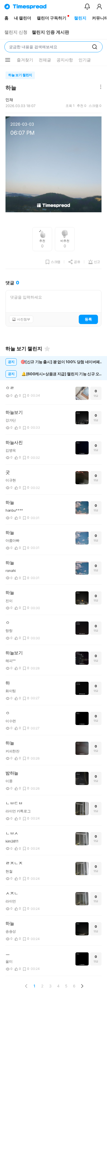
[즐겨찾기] (47, 348)
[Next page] (82, 986)
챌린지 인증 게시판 (50, 32)
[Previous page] (26, 986)
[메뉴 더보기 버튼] (7, 60)
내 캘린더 (22, 18)
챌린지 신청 (15, 32)
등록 (88, 319)
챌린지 (80, 18)
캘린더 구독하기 (51, 18)
